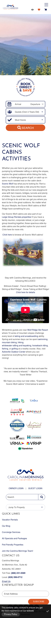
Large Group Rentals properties (16, 216)
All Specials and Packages (14, 538)
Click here (7, 234)
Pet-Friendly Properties (12, 544)
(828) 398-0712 (15, 577)
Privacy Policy (10, 614)
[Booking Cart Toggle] (46, 9)
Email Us (6, 581)
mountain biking (9, 342)
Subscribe (38, 602)
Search (28, 128)
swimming (42, 339)
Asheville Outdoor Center (13, 351)
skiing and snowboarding (26, 336)
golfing (15, 348)
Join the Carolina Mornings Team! (17, 550)
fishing (5, 348)
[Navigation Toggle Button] (46, 4)
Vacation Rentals (10, 519)
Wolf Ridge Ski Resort (37, 329)
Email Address (11, 593)
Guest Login (35, 488)
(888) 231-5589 (18, 572)
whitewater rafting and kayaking (16, 345)
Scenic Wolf (7, 183)
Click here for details (25, 292)
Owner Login (16, 488)
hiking (20, 342)
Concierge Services (11, 532)
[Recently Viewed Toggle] (33, 9)
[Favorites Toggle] (39, 9)
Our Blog (6, 525)
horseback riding (40, 345)
